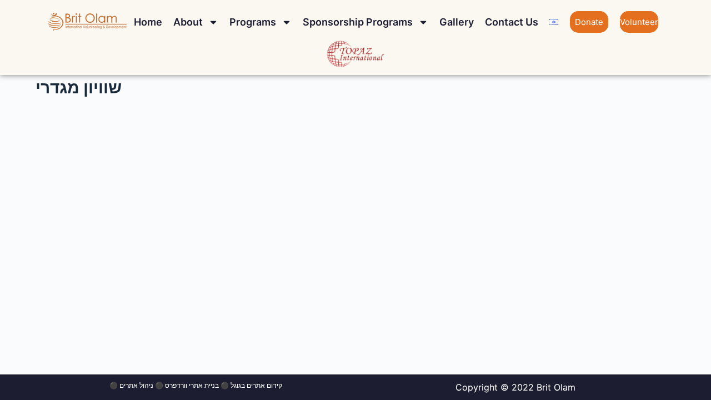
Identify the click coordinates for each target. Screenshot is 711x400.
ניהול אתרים (136, 385)
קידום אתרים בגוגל (256, 385)
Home (148, 22)
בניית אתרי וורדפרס (192, 385)
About (188, 22)
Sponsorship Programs (358, 22)
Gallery (456, 22)
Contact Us (511, 22)
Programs (252, 22)
